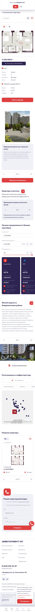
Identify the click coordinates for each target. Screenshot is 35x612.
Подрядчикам (22, 561)
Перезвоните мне (7, 568)
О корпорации (22, 553)
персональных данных (23, 501)
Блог (3, 557)
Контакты (21, 545)
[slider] (32, 255)
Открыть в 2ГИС (28, 421)
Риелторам (21, 557)
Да (16, 6)
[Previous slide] (4, 174)
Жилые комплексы (7, 545)
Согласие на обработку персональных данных (13, 583)
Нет (21, 6)
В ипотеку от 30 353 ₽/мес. (14, 63)
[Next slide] (31, 174)
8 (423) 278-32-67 (9, 566)
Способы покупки (7, 549)
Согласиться (24, 601)
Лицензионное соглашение (17, 420)
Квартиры (5, 553)
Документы (21, 549)
